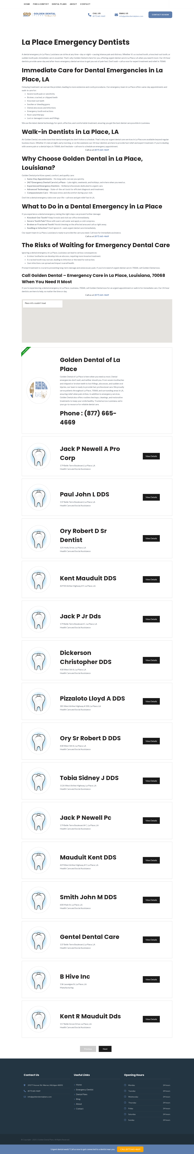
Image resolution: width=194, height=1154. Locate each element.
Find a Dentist (41, 4)
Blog (78, 1099)
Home (27, 4)
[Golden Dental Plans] (39, 15)
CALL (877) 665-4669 (130, 1149)
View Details (151, 456)
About (73, 4)
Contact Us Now (160, 14)
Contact (85, 4)
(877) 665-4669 (99, 16)
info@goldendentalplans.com (131, 16)
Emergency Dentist (84, 1089)
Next (105, 1049)
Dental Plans (59, 4)
